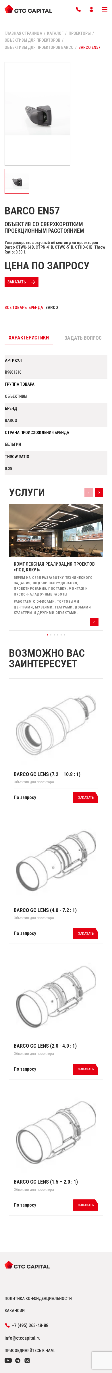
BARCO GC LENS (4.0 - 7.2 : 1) (45, 910)
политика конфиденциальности (38, 1298)
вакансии (15, 1310)
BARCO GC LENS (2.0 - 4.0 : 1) (45, 1046)
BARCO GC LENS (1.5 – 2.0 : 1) (46, 1182)
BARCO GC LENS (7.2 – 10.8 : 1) (47, 774)
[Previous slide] (88, 492)
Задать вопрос (83, 338)
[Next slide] (99, 492)
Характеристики (29, 338)
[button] (47, 634)
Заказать (16, 282)
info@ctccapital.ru (22, 1338)
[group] (56, 567)
